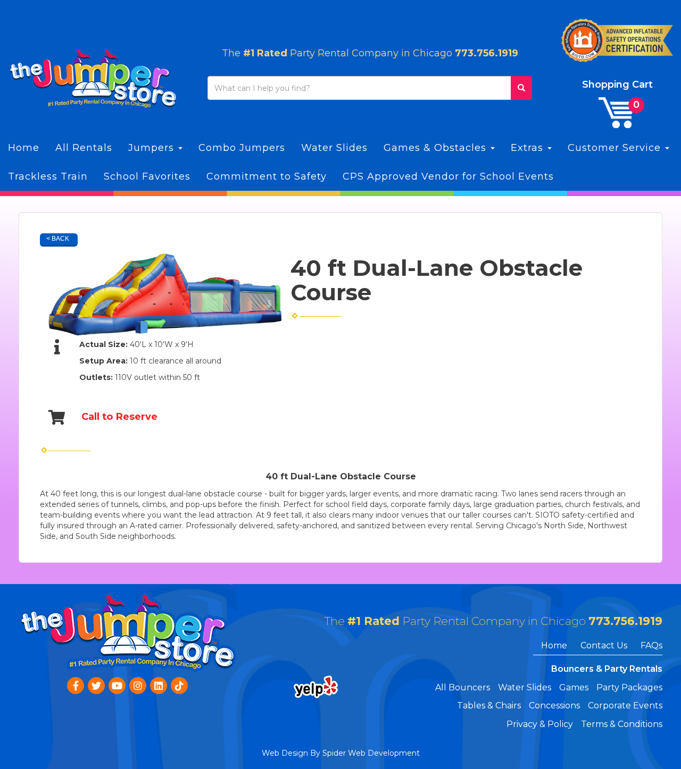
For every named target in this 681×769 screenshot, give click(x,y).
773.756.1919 (486, 53)
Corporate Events (625, 705)
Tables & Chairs (489, 705)
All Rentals (83, 148)
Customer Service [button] (616, 148)
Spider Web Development (371, 753)
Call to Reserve (119, 416)
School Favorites (147, 176)
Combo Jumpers (241, 148)
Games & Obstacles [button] (436, 148)
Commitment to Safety (266, 176)
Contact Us (603, 645)
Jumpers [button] (152, 148)
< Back (57, 238)
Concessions (554, 705)
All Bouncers (462, 687)
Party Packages (629, 687)
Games (573, 687)
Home (23, 148)
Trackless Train (48, 176)
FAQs (651, 645)
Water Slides (334, 148)
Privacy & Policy (539, 724)
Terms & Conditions (621, 724)
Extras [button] (528, 148)
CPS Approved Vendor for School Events (448, 176)
